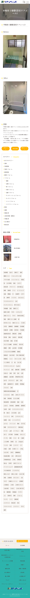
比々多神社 (9, 283)
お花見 (5, 326)
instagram (21, 441)
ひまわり (6, 405)
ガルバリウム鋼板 (8, 344)
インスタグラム (15, 470)
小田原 (22, 438)
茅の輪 (5, 337)
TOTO (13, 312)
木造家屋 (16, 434)
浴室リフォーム (10, 192)
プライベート (12, 286)
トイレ (11, 499)
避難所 (5, 348)
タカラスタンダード (12, 427)
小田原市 (17, 294)
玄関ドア (16, 272)
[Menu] (27, 2)
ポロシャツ (22, 434)
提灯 (12, 369)
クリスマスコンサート (8, 301)
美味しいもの (7, 474)
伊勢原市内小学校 (19, 376)
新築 (5, 207)
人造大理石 (6, 488)
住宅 (17, 380)
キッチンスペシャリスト (17, 409)
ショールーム (7, 416)
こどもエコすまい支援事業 (9, 351)
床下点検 (10, 434)
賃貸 (5, 384)
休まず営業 (6, 340)
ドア (21, 445)
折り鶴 (15, 340)
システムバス (19, 312)
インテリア (15, 445)
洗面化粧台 (20, 427)
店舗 (5, 210)
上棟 (11, 431)
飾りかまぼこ (17, 304)
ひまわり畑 (21, 474)
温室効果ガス (10, 384)
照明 (12, 394)
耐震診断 (16, 499)
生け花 (5, 380)
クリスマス (14, 297)
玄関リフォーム (10, 184)
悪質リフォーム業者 (12, 319)
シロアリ (19, 283)
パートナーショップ (8, 466)
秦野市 (8, 297)
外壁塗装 (6, 166)
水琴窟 (11, 330)
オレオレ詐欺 (16, 398)
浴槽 (10, 448)
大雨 (22, 373)
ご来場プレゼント (19, 484)
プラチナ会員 (7, 279)
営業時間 (17, 405)
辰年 (10, 409)
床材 (24, 358)
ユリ (5, 495)
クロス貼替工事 (7, 470)
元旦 (16, 301)
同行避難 (20, 348)
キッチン (6, 499)
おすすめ (23, 423)
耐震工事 (6, 213)
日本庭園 (22, 326)
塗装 (5, 163)
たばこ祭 (19, 362)
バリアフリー (16, 506)
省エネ (11, 272)
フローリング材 (17, 358)
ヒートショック (20, 290)
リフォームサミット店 (16, 276)
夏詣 (10, 337)
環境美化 (6, 358)
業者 (18, 423)
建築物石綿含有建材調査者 (9, 391)
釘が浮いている (7, 322)
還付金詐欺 (13, 402)
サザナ (13, 315)
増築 (7, 181)
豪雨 (10, 348)
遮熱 (5, 510)
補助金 (18, 351)
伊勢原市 (19, 459)
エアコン (6, 423)
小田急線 (10, 477)
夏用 (10, 438)
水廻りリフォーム (17, 463)
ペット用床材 (7, 362)
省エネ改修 (12, 355)
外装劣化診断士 (20, 315)
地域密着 (6, 308)
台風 (11, 373)
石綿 (11, 387)
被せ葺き (15, 344)
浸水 (18, 373)
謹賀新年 (23, 405)
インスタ (6, 445)
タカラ (5, 481)
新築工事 (14, 333)
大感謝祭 (21, 481)
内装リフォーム (10, 189)
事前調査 (22, 384)
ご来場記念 (6, 484)
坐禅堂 (19, 333)
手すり (22, 506)
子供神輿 (22, 330)
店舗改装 (10, 326)
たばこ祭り (6, 452)
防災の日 (21, 344)
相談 (11, 340)
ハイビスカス (7, 394)
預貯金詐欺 (6, 402)
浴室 (5, 294)
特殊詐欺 (10, 398)
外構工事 (6, 219)
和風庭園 (16, 326)
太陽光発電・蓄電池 (9, 216)
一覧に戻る (15, 148)
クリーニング (12, 423)
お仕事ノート (15, 448)
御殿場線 (9, 492)
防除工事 (6, 286)
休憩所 (12, 441)
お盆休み (14, 337)
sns (16, 441)
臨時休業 (17, 369)
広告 (22, 402)
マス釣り (23, 322)
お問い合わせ (18, 456)
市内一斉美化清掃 (20, 355)
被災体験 (11, 376)
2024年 (5, 409)
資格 (5, 319)
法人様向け (7, 221)
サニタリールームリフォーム (13, 195)
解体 (21, 272)
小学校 (13, 459)
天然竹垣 (16, 330)
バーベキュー (16, 431)
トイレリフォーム (10, 201)
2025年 (10, 463)
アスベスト (6, 387)
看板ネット (15, 308)
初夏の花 (10, 495)
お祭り (12, 452)
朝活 (14, 283)
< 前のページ (5, 148)
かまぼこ (12, 488)
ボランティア (11, 380)
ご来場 (12, 484)
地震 (22, 431)
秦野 (14, 495)
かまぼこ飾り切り (20, 488)
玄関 (11, 445)
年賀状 (22, 279)
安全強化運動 (7, 456)
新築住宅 (6, 355)
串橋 (5, 477)
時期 (5, 427)
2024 (21, 380)
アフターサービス (8, 506)
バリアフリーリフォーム (12, 204)
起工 (10, 420)
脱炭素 (16, 384)
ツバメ (14, 438)
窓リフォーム (9, 186)
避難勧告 (6, 376)
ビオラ (22, 294)
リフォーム (7, 178)
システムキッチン (19, 416)
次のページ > (24, 148)
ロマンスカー (16, 477)
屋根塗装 (6, 172)
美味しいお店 (14, 474)
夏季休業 (20, 337)
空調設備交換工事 (18, 466)
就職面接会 (17, 452)
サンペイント (7, 369)
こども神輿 (6, 441)
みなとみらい (21, 297)
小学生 (21, 448)
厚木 (12, 416)
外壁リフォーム (8, 169)
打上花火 (18, 366)
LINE (12, 456)
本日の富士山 (20, 286)
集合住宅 (6, 224)
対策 (14, 373)
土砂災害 (14, 348)
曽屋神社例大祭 (7, 333)
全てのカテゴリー (8, 160)
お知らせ (6, 373)
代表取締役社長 (7, 459)
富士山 (5, 463)
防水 (18, 502)
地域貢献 (6, 272)
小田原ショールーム (13, 481)
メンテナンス (7, 502)
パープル (6, 438)
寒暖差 (9, 294)
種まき (8, 412)
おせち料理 (14, 412)
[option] (15, 51)
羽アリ (5, 434)
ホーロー (6, 431)
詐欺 (5, 398)
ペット (11, 358)
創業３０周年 (7, 312)
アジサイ (20, 492)
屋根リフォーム (8, 175)
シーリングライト (16, 420)
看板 (18, 402)
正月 (19, 412)
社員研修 (23, 369)
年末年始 (11, 405)
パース (13, 290)
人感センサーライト (19, 394)
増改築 (9, 290)
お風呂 (5, 448)
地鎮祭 (5, 420)
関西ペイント (7, 276)
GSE (22, 477)
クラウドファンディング (9, 366)
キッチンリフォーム (11, 198)
